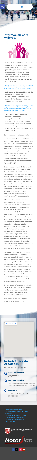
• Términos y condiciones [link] (13, 409)
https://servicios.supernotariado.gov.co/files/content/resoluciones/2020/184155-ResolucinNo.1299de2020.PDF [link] (18, 108)
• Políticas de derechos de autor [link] (15, 415)
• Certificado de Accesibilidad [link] (15, 417)
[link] (2, 6)
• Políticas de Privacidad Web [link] (15, 419)
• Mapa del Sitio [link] (10, 421)
